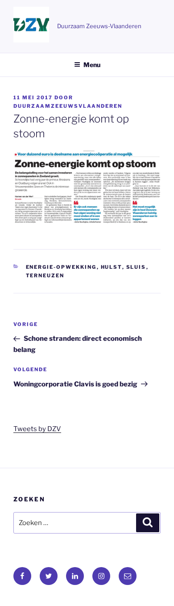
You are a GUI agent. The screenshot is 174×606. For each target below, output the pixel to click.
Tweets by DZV (37, 429)
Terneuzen (45, 275)
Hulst (111, 267)
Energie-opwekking (61, 267)
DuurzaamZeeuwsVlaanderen (67, 106)
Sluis (136, 267)
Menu (91, 64)
